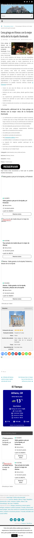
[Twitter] (27, 1)
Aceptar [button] (14, 535)
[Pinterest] (16, 353)
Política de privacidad (19, 497)
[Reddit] (9, 353)
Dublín (18, 501)
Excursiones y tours (8, 26)
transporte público (10, 137)
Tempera (23, 523)
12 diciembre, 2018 (15, 39)
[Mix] (22, 353)
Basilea (16, 499)
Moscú (23, 501)
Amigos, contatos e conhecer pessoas (10, 507)
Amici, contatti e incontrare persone (10, 511)
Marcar (4, 371)
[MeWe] (19, 353)
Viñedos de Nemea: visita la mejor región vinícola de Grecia (7, 379)
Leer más (20, 535)
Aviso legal (9, 497)
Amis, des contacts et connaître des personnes (20, 509)
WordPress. (29, 523)
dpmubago (5, 39)
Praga (24, 499)
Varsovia (13, 501)
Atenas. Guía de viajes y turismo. (13, 5)
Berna (20, 499)
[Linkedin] (12, 353)
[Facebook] (29, 1)
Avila (8, 501)
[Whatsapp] (26, 353)
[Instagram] (32, 1)
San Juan (10, 503)
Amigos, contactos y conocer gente (20, 505)
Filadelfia (16, 503)
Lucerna (11, 499)
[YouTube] (24, 1)
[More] (29, 353)
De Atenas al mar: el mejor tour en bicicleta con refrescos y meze (25, 379)
